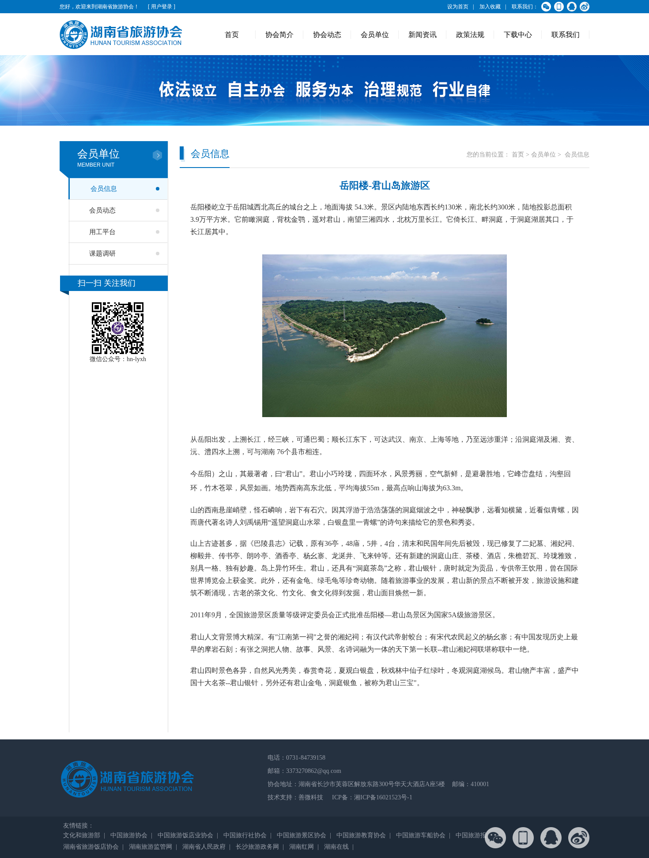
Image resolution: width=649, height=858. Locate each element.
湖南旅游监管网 (150, 846)
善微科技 (310, 797)
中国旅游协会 (128, 835)
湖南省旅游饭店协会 (91, 846)
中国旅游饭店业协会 (185, 835)
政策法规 (470, 34)
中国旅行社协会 (245, 835)
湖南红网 (301, 846)
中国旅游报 (471, 835)
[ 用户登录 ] (161, 7)
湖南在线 (336, 846)
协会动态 (327, 34)
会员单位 (375, 34)
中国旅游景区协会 (301, 835)
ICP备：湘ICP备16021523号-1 (371, 797)
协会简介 (279, 34)
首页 (232, 34)
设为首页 (457, 7)
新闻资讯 (422, 34)
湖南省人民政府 (204, 846)
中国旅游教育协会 (361, 835)
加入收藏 (490, 7)
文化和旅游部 (81, 835)
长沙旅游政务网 (257, 846)
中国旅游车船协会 (420, 835)
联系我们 (565, 34)
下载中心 (518, 34)
